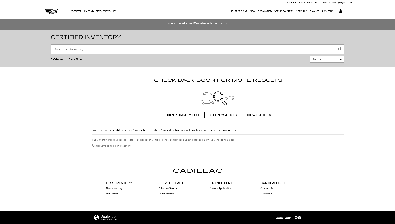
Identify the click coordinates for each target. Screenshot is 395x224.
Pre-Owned (265, 11)
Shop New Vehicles (223, 115)
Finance (314, 11)
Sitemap (279, 218)
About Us (327, 11)
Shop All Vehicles (258, 115)
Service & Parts (284, 11)
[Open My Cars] (340, 11)
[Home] (51, 11)
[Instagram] (299, 217)
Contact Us (266, 188)
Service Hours (166, 193)
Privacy (288, 218)
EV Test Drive (239, 11)
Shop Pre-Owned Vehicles (183, 115)
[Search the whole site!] (350, 11)
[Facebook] (296, 217)
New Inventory (114, 188)
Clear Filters (76, 59)
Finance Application (220, 188)
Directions (266, 193)
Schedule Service (168, 188)
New (252, 11)
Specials (301, 11)
